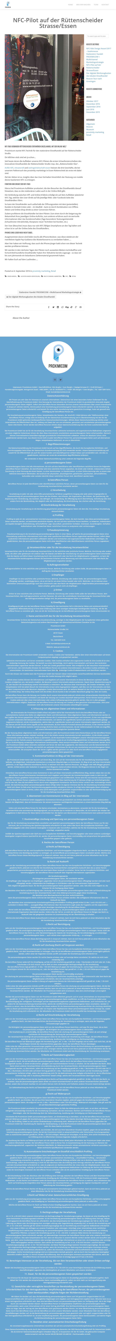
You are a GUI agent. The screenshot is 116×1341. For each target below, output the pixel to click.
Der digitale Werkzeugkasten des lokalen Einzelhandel (31, 297)
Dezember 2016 (93, 104)
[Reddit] (62, 307)
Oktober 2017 (92, 101)
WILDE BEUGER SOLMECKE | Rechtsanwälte (67, 1334)
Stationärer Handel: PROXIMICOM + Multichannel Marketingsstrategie (49, 292)
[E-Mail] (80, 307)
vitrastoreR (19, 168)
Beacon (89, 126)
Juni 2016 (90, 109)
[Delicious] (71, 307)
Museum (90, 129)
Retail (53, 271)
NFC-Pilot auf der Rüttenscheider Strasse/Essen (93, 68)
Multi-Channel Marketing (52, 276)
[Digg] (67, 307)
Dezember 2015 (93, 112)
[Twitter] (53, 307)
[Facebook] (49, 307)
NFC (66, 276)
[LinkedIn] (58, 307)
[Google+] (76, 307)
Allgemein (90, 124)
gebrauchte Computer (96, 1332)
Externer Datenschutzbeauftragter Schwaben (33, 1332)
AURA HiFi (9, 168)
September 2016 (93, 106)
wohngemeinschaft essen (39, 168)
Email (55, 379)
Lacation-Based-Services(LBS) (30, 276)
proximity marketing (41, 271)
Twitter (60, 379)
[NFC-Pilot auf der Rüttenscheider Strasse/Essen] (44, 140)
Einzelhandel (12, 276)
